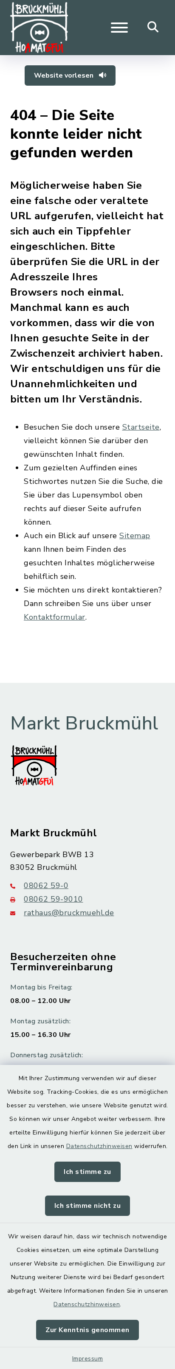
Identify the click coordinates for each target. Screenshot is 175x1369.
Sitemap (134, 536)
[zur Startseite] (39, 27)
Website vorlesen (64, 75)
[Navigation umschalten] (119, 27)
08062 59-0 (46, 885)
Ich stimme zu (87, 1171)
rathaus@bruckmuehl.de (69, 913)
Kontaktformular (54, 617)
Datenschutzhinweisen (99, 1146)
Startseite (141, 427)
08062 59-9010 (53, 899)
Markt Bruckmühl (84, 723)
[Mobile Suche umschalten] (153, 27)
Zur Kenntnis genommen (87, 1330)
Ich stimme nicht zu (87, 1205)
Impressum (87, 1359)
